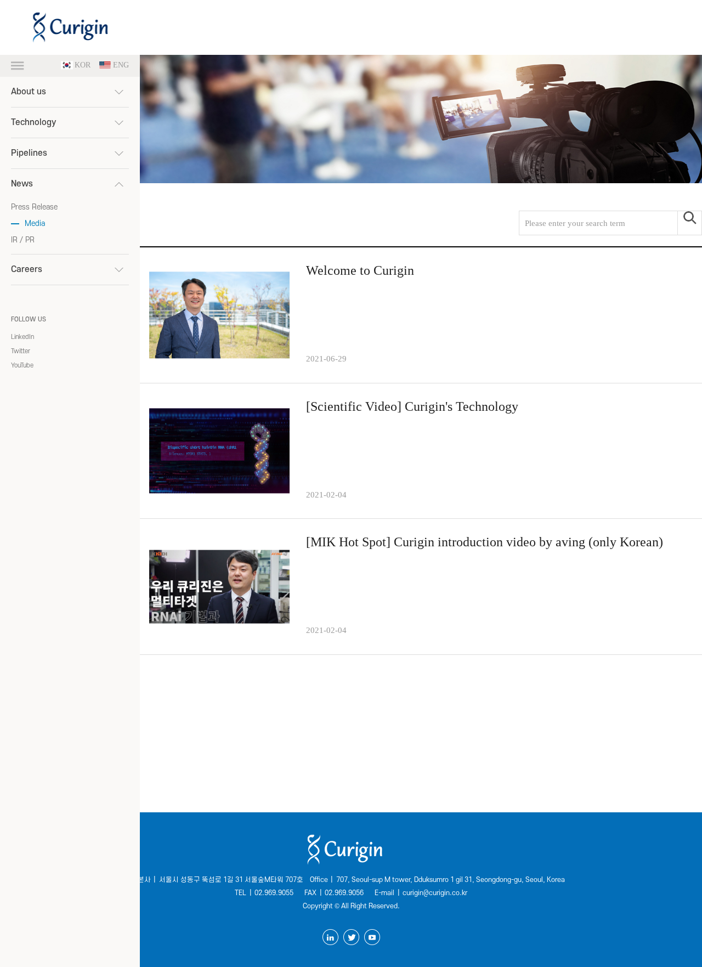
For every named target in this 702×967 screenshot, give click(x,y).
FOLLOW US (28, 319)
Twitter (20, 351)
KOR (82, 65)
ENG (121, 65)
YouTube (22, 365)
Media (35, 223)
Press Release (34, 207)
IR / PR (23, 240)
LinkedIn (22, 337)
